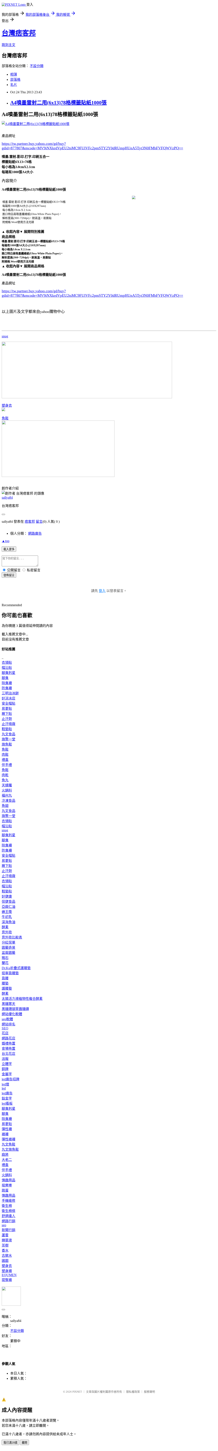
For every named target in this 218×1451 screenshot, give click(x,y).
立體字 (7, 1064)
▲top (5, 541)
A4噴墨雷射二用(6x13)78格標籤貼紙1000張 (58, 102)
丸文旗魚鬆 (10, 1149)
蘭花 (5, 963)
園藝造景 (8, 947)
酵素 (5, 927)
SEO (5, 1028)
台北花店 (8, 1053)
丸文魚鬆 (8, 1144)
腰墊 (5, 983)
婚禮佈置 (8, 1043)
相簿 (13, 74)
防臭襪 (7, 688)
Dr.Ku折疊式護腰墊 (16, 968)
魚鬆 (5, 418)
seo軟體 (7, 1019)
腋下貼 (7, 713)
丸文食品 (8, 734)
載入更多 (8, 549)
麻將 (5, 1154)
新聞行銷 (8, 1230)
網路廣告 (35, 533)
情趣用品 (8, 1180)
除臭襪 (7, 683)
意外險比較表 (12, 937)
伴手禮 (7, 765)
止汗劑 (7, 719)
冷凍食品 (8, 800)
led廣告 (7, 1093)
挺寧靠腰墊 (10, 973)
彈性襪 (7, 1129)
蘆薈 (5, 1235)
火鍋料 (7, 790)
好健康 (7, 896)
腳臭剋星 (8, 673)
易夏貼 (7, 708)
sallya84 (7, 497)
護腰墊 (7, 988)
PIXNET (77, 1391)
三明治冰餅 (10, 693)
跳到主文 (8, 45)
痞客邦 (30, 521)
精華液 (7, 1240)
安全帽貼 (8, 703)
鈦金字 (7, 1098)
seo (4, 1225)
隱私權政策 (133, 1391)
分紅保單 (8, 942)
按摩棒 (7, 1185)
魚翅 (5, 806)
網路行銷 (8, 1221)
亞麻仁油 (8, 906)
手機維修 (8, 1200)
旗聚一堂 (8, 739)
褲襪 (5, 1134)
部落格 (15, 79)
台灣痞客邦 (19, 33)
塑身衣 (7, 405)
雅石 (5, 958)
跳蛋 (5, 1190)
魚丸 (5, 780)
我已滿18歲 (10, 1442)
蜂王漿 (7, 912)
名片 (13, 84)
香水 (5, 1250)
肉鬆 (5, 754)
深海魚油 (8, 922)
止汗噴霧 (8, 724)
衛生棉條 (8, 1211)
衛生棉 (7, 1206)
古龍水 (7, 1255)
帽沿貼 (7, 667)
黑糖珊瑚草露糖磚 (15, 1009)
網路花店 (8, 1038)
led (4, 1088)
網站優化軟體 (12, 1014)
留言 (39, 521)
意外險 (7, 932)
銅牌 (5, 1069)
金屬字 (7, 1074)
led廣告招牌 (10, 1079)
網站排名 (8, 1024)
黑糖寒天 (8, 1004)
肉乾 (5, 775)
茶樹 (5, 1245)
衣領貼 (7, 662)
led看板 (7, 1103)
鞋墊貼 (7, 729)
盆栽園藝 (8, 952)
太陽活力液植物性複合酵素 (22, 998)
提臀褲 (7, 1280)
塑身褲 (7, 1271)
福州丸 (7, 795)
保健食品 (8, 901)
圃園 (5, 1260)
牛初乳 (7, 917)
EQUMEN (9, 1275)
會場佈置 (8, 1048)
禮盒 (5, 759)
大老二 (7, 1160)
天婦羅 (7, 785)
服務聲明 (149, 1391)
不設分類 (36, 66)
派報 (5, 1059)
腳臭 (5, 678)
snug (5, 336)
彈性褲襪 (8, 1139)
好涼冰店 (8, 698)
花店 (5, 1033)
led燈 (5, 1084)
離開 (24, 1442)
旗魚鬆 (7, 744)
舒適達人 (8, 1216)
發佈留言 (8, 575)
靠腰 (5, 978)
